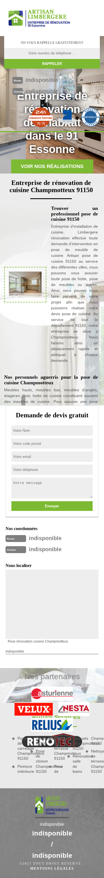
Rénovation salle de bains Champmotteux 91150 (86, 755)
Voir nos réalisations (52, 166)
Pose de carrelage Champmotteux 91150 (21, 748)
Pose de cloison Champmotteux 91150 (40, 761)
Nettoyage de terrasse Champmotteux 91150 (95, 761)
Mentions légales (52, 869)
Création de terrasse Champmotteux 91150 (58, 748)
